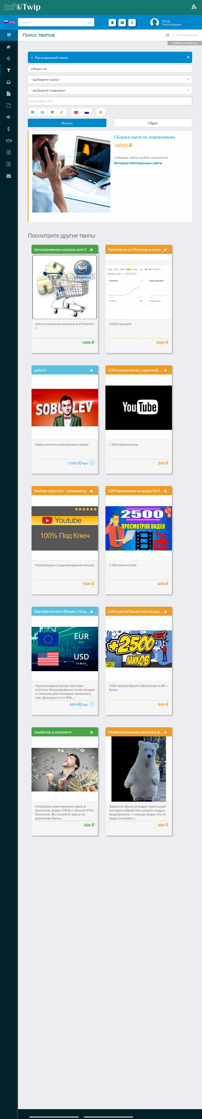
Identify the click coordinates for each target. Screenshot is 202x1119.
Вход (166, 21)
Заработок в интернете (52, 731)
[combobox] (110, 79)
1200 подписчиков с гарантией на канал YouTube (147, 369)
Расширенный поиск (51, 57)
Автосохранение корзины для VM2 (63, 249)
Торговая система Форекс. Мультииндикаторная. (74, 611)
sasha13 (40, 369)
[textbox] (41, 101)
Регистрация (171, 24)
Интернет (122, 163)
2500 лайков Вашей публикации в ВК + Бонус (145, 611)
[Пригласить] (194, 7)
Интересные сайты (146, 163)
